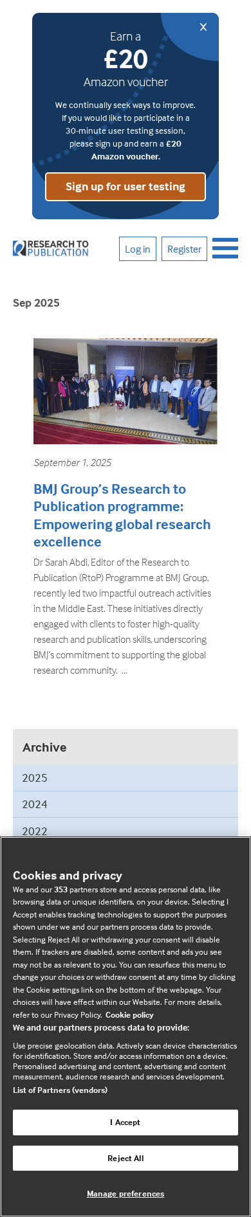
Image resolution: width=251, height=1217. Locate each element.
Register (184, 248)
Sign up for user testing (125, 186)
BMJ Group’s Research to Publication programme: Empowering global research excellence (122, 515)
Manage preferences (125, 1193)
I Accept (125, 1122)
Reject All (125, 1158)
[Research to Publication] (51, 248)
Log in (138, 248)
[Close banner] (190, 37)
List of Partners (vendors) (60, 1090)
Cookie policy (130, 1014)
